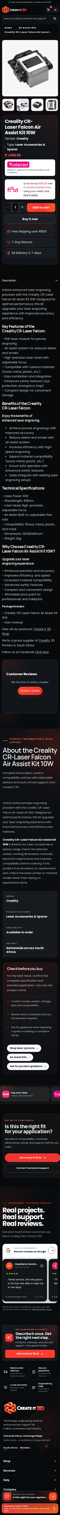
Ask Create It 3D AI (30, 1354)
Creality (44, 641)
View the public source (42, 1309)
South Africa (10, 1447)
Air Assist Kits (27, 27)
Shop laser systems (24, 1048)
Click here (42, 652)
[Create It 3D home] (24, 1408)
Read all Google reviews (51, 1250)
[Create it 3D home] (14, 10)
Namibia (25, 1447)
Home (8, 27)
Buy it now (30, 219)
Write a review (30, 691)
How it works (31, 195)
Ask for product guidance (28, 1066)
